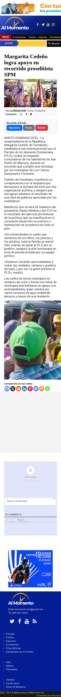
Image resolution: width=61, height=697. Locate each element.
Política (32, 37)
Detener (42, 128)
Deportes (43, 37)
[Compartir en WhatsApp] (20, 114)
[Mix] (41, 388)
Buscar (56, 43)
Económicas (12, 644)
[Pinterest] (30, 388)
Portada (10, 634)
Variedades (11, 669)
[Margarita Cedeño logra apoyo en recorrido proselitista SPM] (30, 92)
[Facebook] (7, 388)
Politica (10, 637)
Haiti (8, 662)
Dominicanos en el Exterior (19, 651)
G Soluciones (55, 696)
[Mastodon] (35, 388)
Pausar (28, 128)
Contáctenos (13, 683)
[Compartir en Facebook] (25, 114)
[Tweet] (30, 114)
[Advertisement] (30, 422)
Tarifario (10, 679)
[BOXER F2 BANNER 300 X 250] (30, 568)
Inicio (5, 37)
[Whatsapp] (47, 388)
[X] (12, 388)
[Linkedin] (24, 388)
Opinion (9, 665)
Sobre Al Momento (16, 687)
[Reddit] (18, 388)
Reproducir (14, 128)
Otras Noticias (19, 37)
